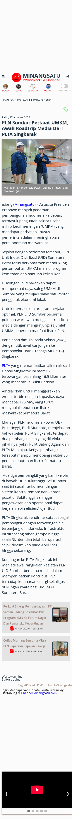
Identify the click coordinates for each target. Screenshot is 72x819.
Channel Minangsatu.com (39, 693)
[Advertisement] (36, 35)
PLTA (6, 365)
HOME (6, 100)
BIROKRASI (21, 100)
